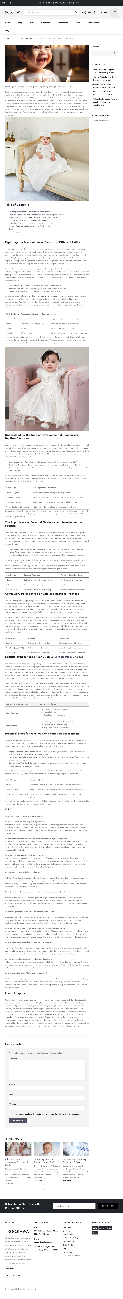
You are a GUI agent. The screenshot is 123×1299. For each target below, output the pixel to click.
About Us (66, 1231)
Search (95, 46)
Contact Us (67, 1227)
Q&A (11, 229)
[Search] (76, 12)
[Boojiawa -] (13, 12)
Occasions (45, 22)
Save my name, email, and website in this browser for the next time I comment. (45, 1114)
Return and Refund (70, 1241)
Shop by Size (93, 22)
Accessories (63, 22)
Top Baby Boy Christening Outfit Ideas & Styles (74, 1161)
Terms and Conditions (71, 1256)
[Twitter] (13, 1275)
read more (9, 1183)
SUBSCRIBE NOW (108, 1206)
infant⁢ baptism (20, 855)
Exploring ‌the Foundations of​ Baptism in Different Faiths (30, 211)
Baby (20, 22)
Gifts (78, 22)
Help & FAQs (68, 1234)
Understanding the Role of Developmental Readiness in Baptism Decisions (37, 214)
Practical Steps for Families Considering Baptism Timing (30, 226)
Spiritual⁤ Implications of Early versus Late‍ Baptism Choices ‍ (31, 223)
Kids (32, 22)
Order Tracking (68, 1245)
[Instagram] (19, 1275)
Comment (14, 1058)
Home (7, 22)
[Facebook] (7, 1275)
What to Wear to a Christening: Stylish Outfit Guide (16, 1162)
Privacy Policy (68, 1252)
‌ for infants (53, 296)
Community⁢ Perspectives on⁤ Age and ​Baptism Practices (30, 220)
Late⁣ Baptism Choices (68, 657)
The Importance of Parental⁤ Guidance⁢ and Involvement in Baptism (34, 217)
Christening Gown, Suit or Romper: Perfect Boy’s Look (46, 1161)
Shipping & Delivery (70, 1238)
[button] (44, 1190)
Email (12, 1094)
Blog (7, 30)
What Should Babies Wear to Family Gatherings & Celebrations (105, 102)
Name (12, 1084)
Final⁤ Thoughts (14, 232)
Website (12, 1104)
